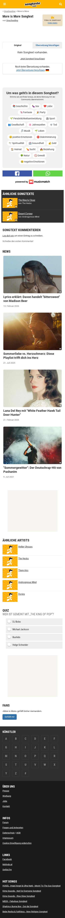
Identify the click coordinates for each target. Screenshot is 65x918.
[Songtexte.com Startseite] (32, 4)
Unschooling (12, 20)
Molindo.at (7, 864)
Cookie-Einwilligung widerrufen (17, 843)
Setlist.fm (7, 869)
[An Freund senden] (48, 173)
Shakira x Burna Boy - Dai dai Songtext (20, 906)
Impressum (7, 838)
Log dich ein (8, 235)
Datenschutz (8, 833)
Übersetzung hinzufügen (47, 45)
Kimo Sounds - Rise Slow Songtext (18, 896)
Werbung (6, 796)
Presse (5, 791)
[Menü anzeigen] (4, 4)
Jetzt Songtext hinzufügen (32, 58)
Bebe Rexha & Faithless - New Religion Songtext (25, 911)
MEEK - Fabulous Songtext (14, 901)
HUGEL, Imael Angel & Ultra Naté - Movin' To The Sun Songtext (31, 886)
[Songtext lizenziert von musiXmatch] (32, 181)
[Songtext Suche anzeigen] (60, 4)
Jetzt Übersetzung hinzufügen (30, 70)
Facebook (7, 859)
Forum (5, 822)
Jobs (4, 801)
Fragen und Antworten (12, 827)
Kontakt (6, 806)
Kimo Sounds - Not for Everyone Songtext (21, 891)
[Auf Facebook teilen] (17, 173)
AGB (18, 833)
